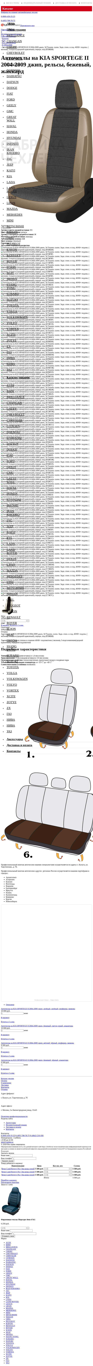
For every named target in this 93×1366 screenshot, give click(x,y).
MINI (10, 220)
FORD (11, 99)
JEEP (10, 164)
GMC (10, 111)
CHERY (12, 47)
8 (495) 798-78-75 (23, 1136)
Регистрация (17, 29)
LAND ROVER (12, 189)
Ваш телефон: (7, 1158)
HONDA (12, 132)
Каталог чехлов (7, 1078)
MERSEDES (14, 214)
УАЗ (9, 369)
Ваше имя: (5, 1155)
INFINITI (12, 143)
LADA (11, 182)
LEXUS (11, 197)
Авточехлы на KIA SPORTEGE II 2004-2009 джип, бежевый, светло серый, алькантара (37, 1026)
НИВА (11, 358)
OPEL (10, 238)
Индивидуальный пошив (37, 3)
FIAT (10, 93)
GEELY (11, 105)
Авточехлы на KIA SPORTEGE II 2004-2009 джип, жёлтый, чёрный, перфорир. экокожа (37, 1043)
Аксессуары (12, 3)
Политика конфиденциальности (14, 1116)
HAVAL (11, 126)
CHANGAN (14, 41)
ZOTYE (11, 340)
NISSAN (12, 232)
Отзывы (4, 1089)
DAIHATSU (14, 76)
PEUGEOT (13, 243)
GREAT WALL (11, 118)
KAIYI (11, 170)
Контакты (86, 3)
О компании (6, 1083)
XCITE (11, 334)
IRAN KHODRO (13, 151)
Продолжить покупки (10, 1182)
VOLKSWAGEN (17, 317)
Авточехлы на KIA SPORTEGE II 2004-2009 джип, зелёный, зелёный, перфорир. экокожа (38, 1009)
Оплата (4, 1081)
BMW (10, 391)
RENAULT (13, 255)
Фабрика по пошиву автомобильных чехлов (19, 12)
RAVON (12, 249)
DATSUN (13, 82)
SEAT (10, 273)
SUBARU (13, 293)
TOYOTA (13, 305)
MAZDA (12, 208)
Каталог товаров (18, 377)
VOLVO (12, 323)
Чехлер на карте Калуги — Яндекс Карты (46, 1000)
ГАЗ (9, 352)
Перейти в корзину (9, 1180)
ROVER (12, 261)
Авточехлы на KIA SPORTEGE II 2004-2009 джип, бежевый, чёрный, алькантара (34, 1060)
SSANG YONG (12, 286)
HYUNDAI (14, 137)
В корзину (5, 1018)
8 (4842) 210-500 (36, 1136)
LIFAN (11, 203)
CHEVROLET (16, 52)
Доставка (5, 1085)
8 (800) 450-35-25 (8, 16)
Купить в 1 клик (7, 1022)
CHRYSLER (14, 58)
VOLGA (12, 311)
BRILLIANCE (16, 35)
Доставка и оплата (66, 3)
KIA (9, 176)
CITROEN (13, 64)
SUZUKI (12, 299)
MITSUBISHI (15, 226)
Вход (11, 23)
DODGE (12, 87)
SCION (11, 267)
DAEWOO (13, 70)
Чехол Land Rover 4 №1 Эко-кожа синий (18, 1169)
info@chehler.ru (7, 1142)
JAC (9, 158)
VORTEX (13, 328)
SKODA (12, 278)
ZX (9, 346)
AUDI (10, 385)
